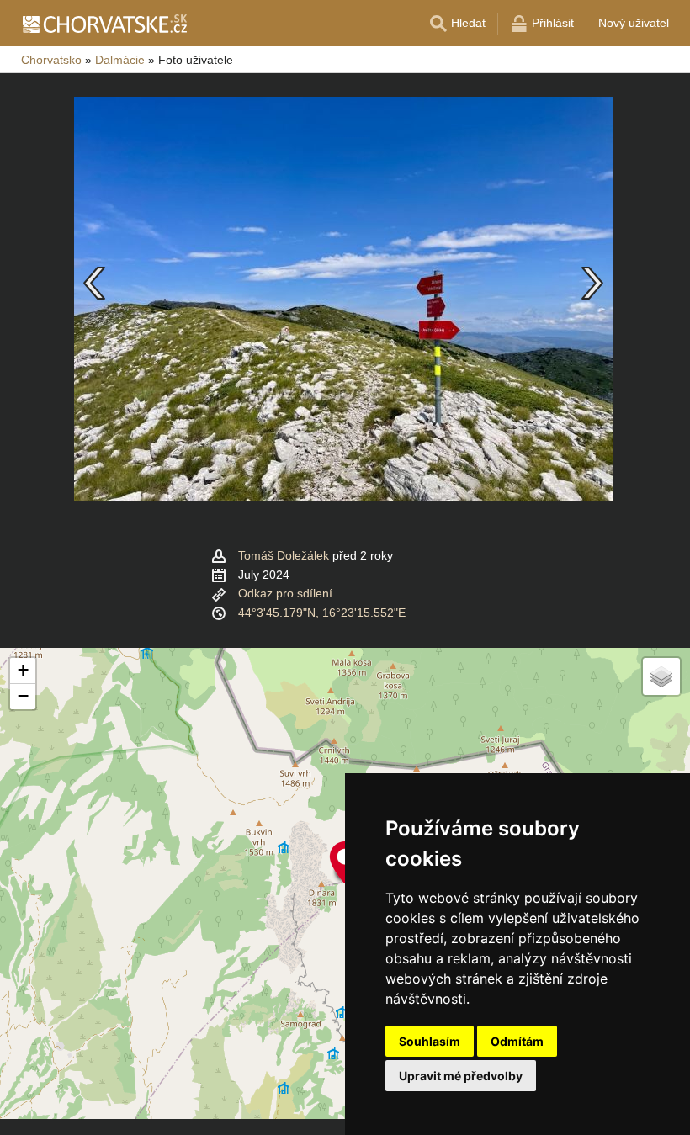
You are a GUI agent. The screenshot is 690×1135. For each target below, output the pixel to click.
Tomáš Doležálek (283, 555)
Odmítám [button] (517, 1041)
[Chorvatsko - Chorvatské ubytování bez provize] (104, 23)
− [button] (23, 696)
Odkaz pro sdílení (285, 593)
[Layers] (661, 676)
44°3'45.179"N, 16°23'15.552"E (322, 612)
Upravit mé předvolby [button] (461, 1076)
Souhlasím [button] (429, 1041)
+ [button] (23, 670)
